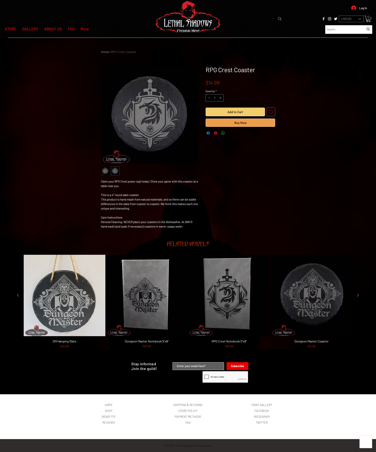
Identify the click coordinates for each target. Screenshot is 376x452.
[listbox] (351, 19)
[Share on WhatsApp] (223, 133)
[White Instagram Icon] (329, 19)
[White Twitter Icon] (336, 19)
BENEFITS (108, 416)
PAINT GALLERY (261, 405)
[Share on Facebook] (208, 133)
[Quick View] (64, 295)
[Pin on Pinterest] (215, 133)
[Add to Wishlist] (271, 112)
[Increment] (221, 98)
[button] (351, 19)
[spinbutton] (215, 98)
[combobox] (348, 29)
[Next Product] (358, 295)
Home (105, 52)
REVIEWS (108, 422)
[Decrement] (208, 98)
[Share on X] (230, 133)
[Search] (280, 19)
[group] (188, 307)
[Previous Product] (18, 295)
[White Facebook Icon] (323, 19)
